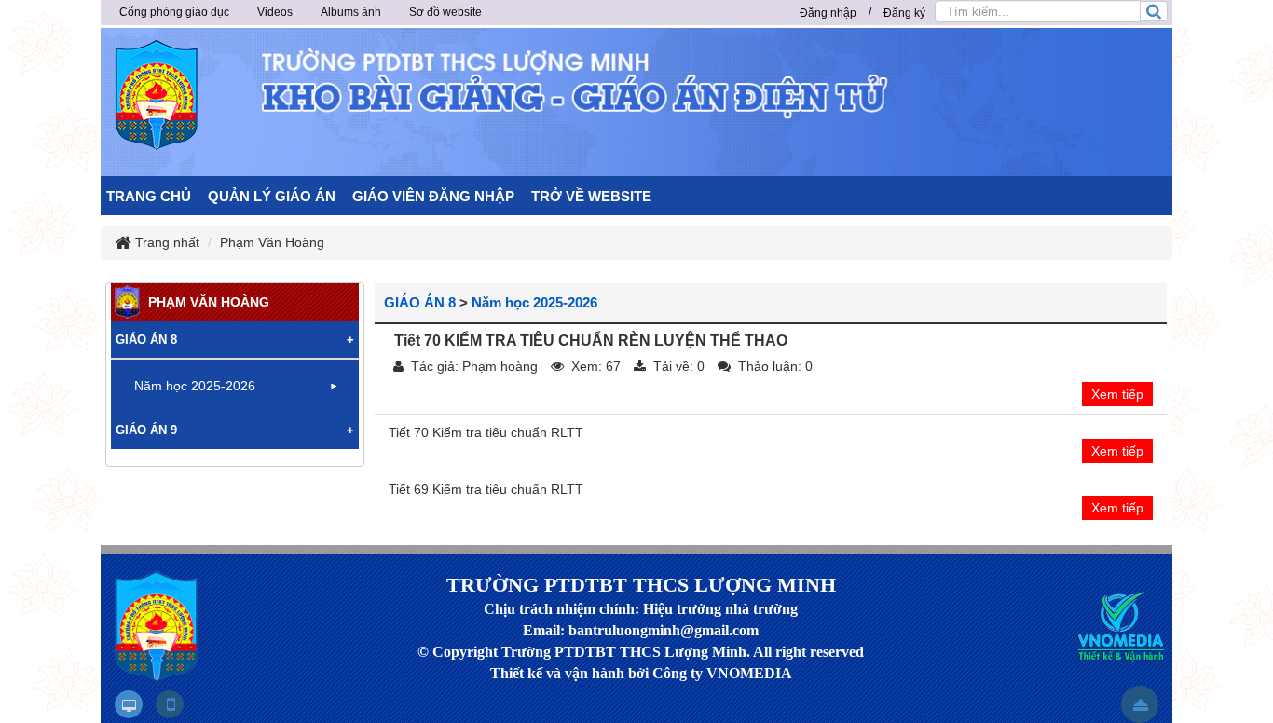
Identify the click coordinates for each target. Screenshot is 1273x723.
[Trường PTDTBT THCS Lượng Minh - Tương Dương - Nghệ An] (156, 95)
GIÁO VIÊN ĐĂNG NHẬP (433, 196)
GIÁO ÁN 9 (146, 430)
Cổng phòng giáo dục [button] (174, 12)
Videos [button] (275, 12)
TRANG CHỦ (148, 196)
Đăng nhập (828, 13)
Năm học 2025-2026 (534, 302)
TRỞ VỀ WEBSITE (591, 196)
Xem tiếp (1117, 394)
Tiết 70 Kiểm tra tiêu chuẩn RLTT (486, 432)
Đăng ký (904, 13)
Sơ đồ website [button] (445, 12)
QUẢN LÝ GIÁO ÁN (271, 196)
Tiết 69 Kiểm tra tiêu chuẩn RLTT (486, 489)
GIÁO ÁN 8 (420, 302)
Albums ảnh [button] (351, 12)
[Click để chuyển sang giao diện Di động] (170, 704)
